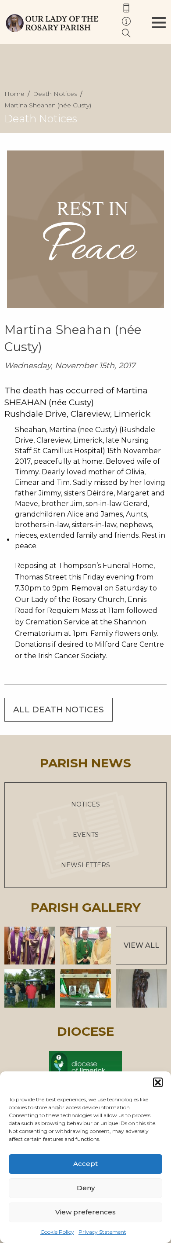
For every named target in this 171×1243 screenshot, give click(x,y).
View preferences (85, 1212)
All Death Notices (58, 709)
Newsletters (85, 865)
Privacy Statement (102, 1231)
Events (86, 835)
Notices (85, 804)
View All (141, 945)
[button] (157, 1082)
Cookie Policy (57, 1231)
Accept (85, 1163)
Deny (86, 1188)
